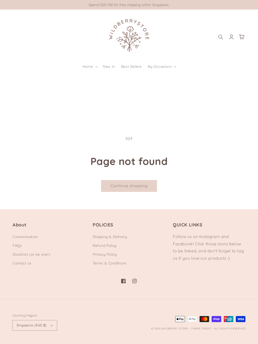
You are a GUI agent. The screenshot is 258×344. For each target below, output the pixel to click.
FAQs (17, 245)
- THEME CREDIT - (201, 328)
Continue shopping (129, 185)
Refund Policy (105, 245)
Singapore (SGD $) (32, 325)
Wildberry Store (175, 328)
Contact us (22, 263)
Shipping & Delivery (110, 236)
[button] (90, 66)
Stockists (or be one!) (31, 254)
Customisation (25, 236)
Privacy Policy (105, 254)
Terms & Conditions (110, 263)
